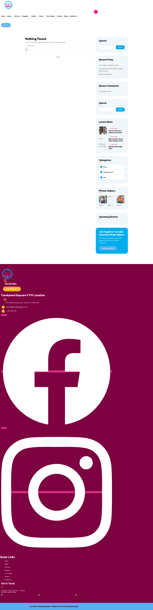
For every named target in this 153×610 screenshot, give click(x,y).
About (9, 16)
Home (3, 16)
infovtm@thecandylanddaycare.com (17, 307)
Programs (25, 16)
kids (104, 177)
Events (33, 16)
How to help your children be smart (108, 65)
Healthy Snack (108, 172)
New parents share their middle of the (116, 140)
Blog (65, 16)
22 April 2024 (113, 128)
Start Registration (108, 248)
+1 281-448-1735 (11, 311)
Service (17, 16)
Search (102, 40)
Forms (41, 16)
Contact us (73, 16)
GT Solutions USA (72, 606)
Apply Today (6, 25)
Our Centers (51, 16)
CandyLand (46, 606)
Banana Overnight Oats (105, 74)
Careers (59, 16)
